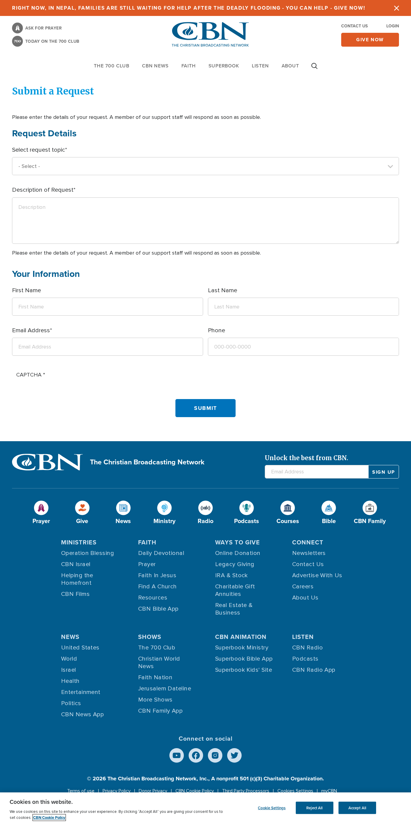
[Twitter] (234, 755)
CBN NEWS (155, 65)
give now (370, 39)
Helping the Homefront (77, 579)
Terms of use (80, 791)
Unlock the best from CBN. (306, 458)
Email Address (31, 330)
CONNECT (307, 542)
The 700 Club (111, 65)
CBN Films (75, 594)
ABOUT (290, 65)
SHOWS (149, 636)
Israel (68, 670)
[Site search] (314, 69)
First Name (26, 290)
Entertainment (80, 692)
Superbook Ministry (241, 647)
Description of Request (42, 190)
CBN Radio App (313, 670)
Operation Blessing (87, 553)
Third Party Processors (245, 791)
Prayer (147, 564)
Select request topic (38, 149)
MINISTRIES (79, 542)
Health (70, 681)
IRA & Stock (231, 575)
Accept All (357, 807)
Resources (152, 597)
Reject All (314, 807)
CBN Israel (76, 564)
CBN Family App (160, 710)
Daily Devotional (161, 553)
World (69, 658)
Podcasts (305, 658)
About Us (305, 597)
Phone (216, 330)
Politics (71, 703)
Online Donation (238, 553)
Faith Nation (155, 677)
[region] (205, 808)
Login (392, 26)
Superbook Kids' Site (243, 670)
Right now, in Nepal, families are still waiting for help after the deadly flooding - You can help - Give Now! (188, 8)
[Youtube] (176, 755)
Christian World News (159, 662)
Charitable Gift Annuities (235, 590)
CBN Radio (307, 647)
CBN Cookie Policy (194, 791)
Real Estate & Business (234, 609)
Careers (303, 586)
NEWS (70, 636)
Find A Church (157, 586)
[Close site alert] (396, 8)
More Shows (155, 699)
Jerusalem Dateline (164, 688)
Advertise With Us (317, 575)
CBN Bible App (158, 608)
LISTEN (260, 65)
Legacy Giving (235, 564)
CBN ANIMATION (241, 636)
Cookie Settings (272, 807)
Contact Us (354, 26)
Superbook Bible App (244, 658)
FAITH (188, 65)
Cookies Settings (295, 791)
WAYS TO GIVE (237, 542)
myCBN (329, 791)
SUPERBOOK (224, 65)
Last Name (222, 290)
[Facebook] (196, 755)
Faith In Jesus (157, 575)
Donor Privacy (153, 791)
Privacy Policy (117, 791)
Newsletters (309, 553)
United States (80, 647)
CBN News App (82, 714)
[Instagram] (215, 755)
